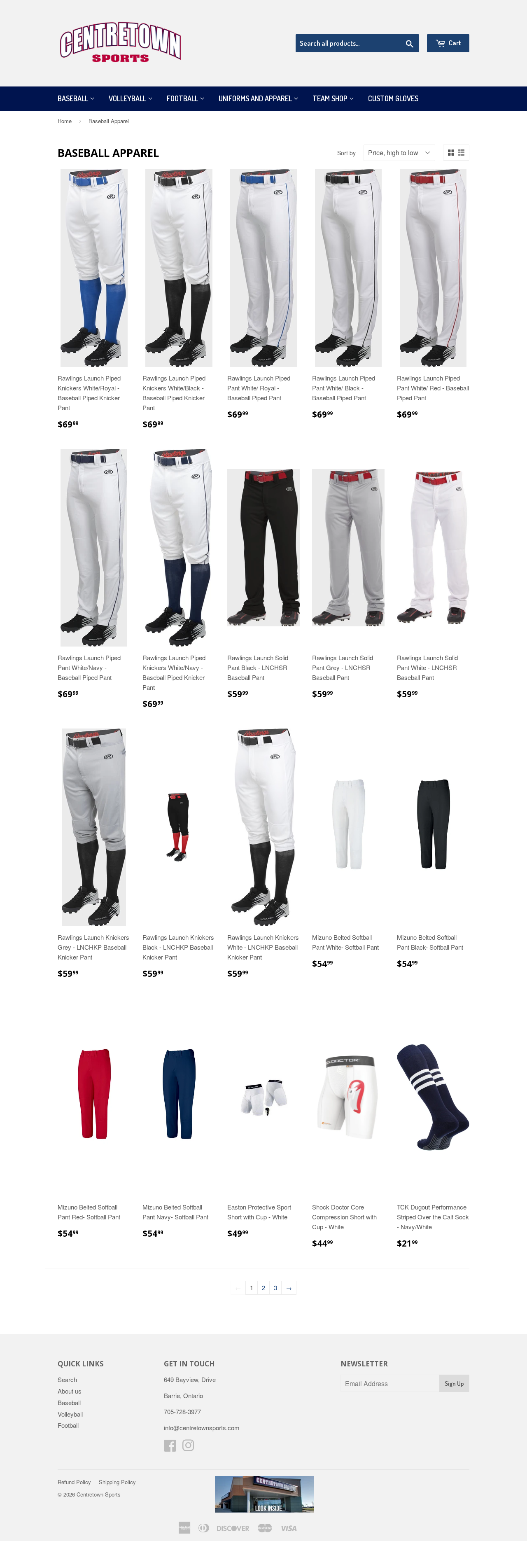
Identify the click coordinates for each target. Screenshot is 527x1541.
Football (183, 98)
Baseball (74, 98)
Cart (454, 42)
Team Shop (330, 98)
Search (67, 1379)
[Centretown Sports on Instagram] (188, 1447)
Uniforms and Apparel (256, 98)
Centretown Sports (99, 1494)
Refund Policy (74, 1482)
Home (65, 121)
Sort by (346, 153)
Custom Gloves (393, 98)
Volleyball (128, 98)
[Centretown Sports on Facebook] (170, 1447)
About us (70, 1391)
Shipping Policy (117, 1482)
